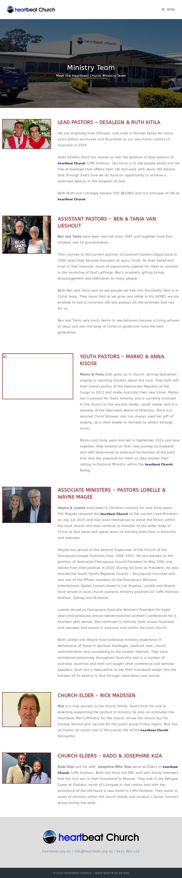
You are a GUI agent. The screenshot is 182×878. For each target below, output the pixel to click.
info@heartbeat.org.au (93, 851)
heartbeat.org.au (56, 851)
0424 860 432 (128, 851)
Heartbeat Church (77, 873)
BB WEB (124, 873)
